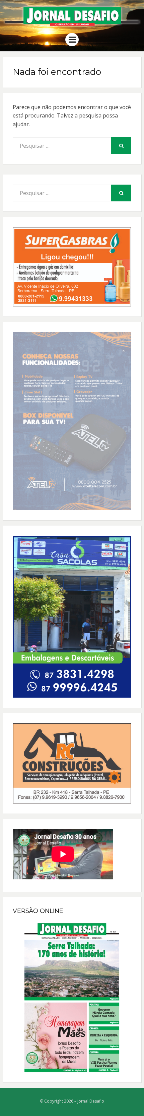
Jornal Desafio (90, 1101)
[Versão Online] (72, 997)
